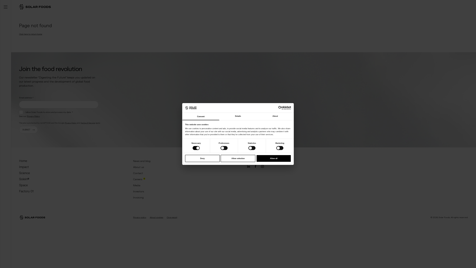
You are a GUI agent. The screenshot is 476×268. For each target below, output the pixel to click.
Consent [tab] (201, 116)
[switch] (224, 148)
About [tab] (275, 116)
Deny (202, 158)
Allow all (273, 158)
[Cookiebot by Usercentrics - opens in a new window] (280, 108)
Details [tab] (238, 116)
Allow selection (238, 158)
